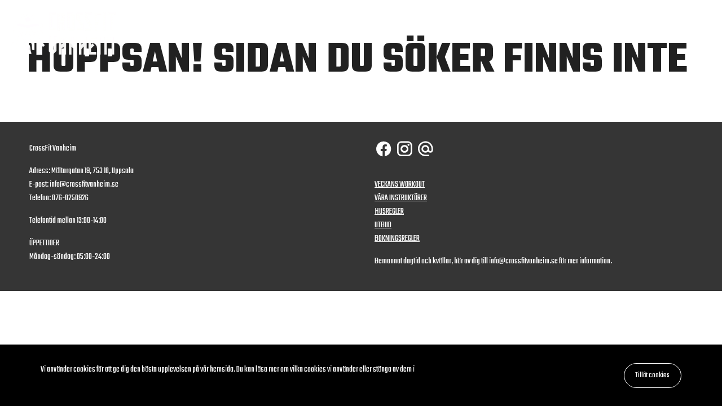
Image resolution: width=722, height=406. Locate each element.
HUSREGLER (389, 211)
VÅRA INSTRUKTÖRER (401, 198)
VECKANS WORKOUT (400, 184)
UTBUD (383, 225)
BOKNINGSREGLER (397, 238)
